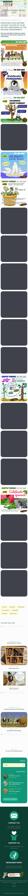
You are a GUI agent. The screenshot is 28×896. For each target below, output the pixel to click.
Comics (2, 20)
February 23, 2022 (16, 20)
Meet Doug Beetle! (14, 688)
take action (4, 613)
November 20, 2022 (14, 707)
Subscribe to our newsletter (10, 799)
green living (12, 607)
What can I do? (13, 613)
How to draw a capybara (14, 791)
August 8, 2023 (14, 666)
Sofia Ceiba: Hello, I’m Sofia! (14, 643)
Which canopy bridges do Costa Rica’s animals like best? (16, 783)
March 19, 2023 (14, 729)
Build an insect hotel (14, 668)
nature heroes (21, 607)
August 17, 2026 (12, 793)
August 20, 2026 (13, 777)
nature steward (5, 610)
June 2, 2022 (14, 749)
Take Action (8, 20)
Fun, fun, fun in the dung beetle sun (14, 751)
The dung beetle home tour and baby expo (14, 709)
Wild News (11, 774)
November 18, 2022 (14, 641)
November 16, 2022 (14, 687)
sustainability (15, 610)
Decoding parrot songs (14, 775)
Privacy (14, 886)
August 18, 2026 (12, 786)
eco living (4, 607)
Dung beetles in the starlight (14, 730)
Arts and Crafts (12, 788)
